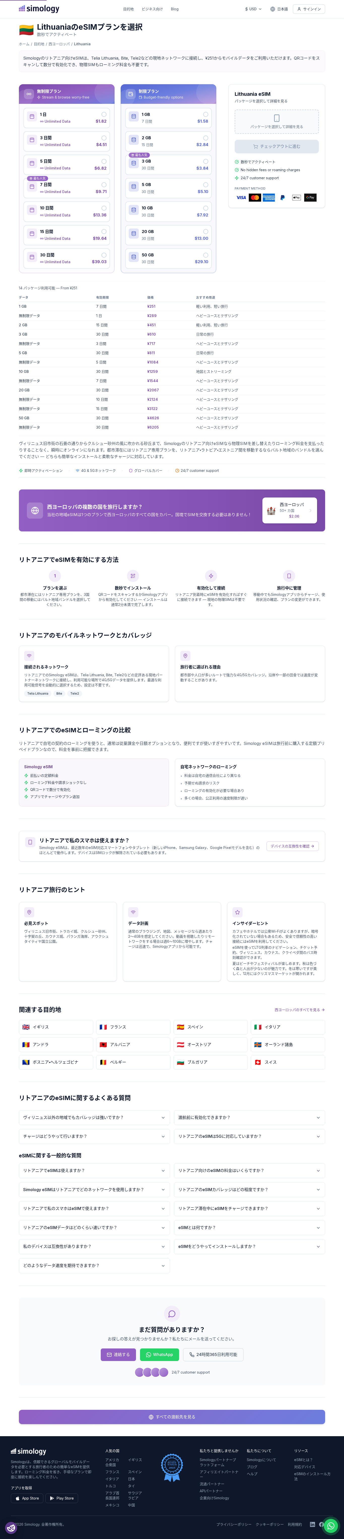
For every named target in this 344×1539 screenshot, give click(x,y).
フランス (112, 1472)
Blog (175, 9)
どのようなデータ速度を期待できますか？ (61, 1265)
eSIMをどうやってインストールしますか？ (217, 1246)
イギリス (135, 1460)
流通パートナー (212, 1484)
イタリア (112, 1479)
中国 (131, 1505)
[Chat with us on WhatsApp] (331, 1526)
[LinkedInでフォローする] (312, 1524)
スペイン (135, 1472)
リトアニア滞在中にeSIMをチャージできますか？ (223, 1208)
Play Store (65, 1498)
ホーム (24, 44)
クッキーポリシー (270, 1524)
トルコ (110, 1486)
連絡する (122, 1354)
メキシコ (112, 1505)
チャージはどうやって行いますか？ (55, 1136)
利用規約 (295, 1524)
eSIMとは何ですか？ (197, 1227)
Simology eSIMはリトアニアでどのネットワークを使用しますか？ (83, 1189)
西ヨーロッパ (59, 44)
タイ (131, 1486)
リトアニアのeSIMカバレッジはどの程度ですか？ (223, 1189)
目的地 (128, 9)
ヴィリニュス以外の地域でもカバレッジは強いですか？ (73, 1117)
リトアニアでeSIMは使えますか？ (54, 1170)
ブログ (252, 1467)
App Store (30, 1498)
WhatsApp (163, 1354)
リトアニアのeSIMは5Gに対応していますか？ (220, 1136)
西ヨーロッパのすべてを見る (297, 1010)
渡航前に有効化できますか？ (204, 1117)
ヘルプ (252, 1474)
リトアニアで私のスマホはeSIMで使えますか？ (66, 1208)
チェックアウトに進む (280, 146)
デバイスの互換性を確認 (290, 846)
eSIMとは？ (303, 1460)
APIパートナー (211, 1491)
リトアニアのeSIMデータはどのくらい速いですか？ (70, 1227)
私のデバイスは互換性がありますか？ (57, 1246)
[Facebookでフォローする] (321, 1524)
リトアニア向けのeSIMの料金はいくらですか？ (221, 1170)
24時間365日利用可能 (216, 1354)
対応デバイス (304, 1467)
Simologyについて (261, 1460)
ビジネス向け (152, 9)
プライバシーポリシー (234, 1524)
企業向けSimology (214, 1498)
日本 (131, 1479)
